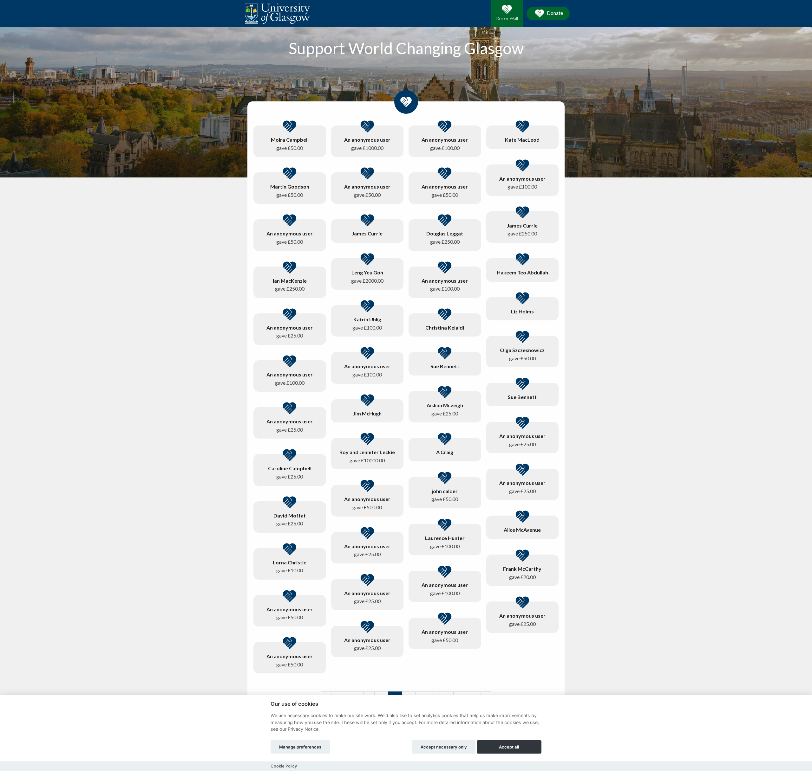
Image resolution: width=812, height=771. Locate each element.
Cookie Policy (284, 766)
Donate (554, 13)
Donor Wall (507, 18)
